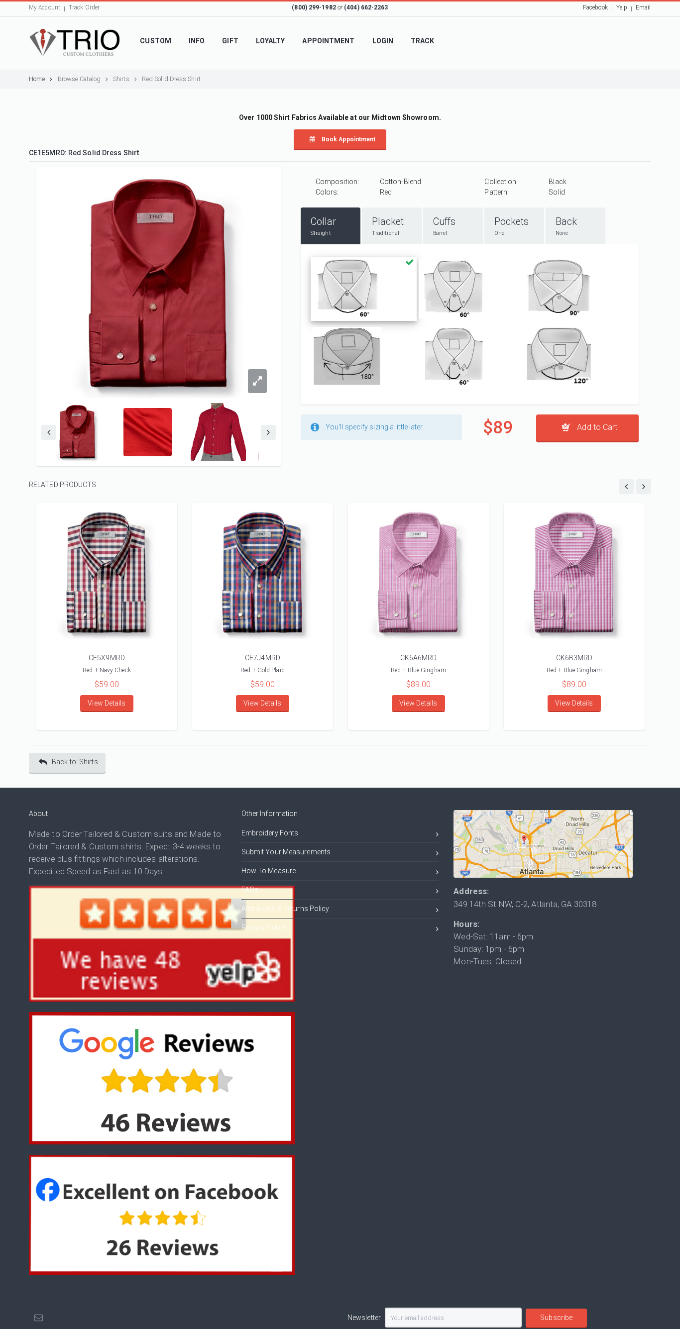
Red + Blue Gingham (418, 670)
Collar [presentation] (324, 226)
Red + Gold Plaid (262, 670)
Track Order (84, 7)
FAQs (249, 890)
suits (163, 834)
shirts (130, 846)
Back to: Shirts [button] (75, 762)
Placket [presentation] (388, 226)
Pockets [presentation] (511, 226)
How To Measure (268, 871)
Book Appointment (348, 139)
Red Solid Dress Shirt (171, 79)
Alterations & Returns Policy (285, 909)
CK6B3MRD (574, 658)
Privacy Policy (263, 927)
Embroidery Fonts (270, 833)
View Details (106, 703)
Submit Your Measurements (286, 852)
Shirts (121, 79)
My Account (44, 7)
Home (37, 79)
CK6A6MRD (418, 658)
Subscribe (556, 1318)
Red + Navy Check (107, 670)
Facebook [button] (595, 7)
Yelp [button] (621, 7)
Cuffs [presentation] (444, 226)
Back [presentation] (566, 226)
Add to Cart (596, 427)
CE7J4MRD (262, 658)
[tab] (330, 225)
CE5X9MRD (107, 658)
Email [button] (643, 7)
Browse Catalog (79, 79)
